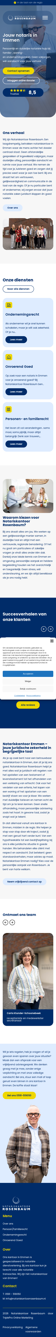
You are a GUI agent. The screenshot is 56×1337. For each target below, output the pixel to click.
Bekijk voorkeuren (28, 689)
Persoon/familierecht (15, 1229)
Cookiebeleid (19, 695)
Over (6, 1249)
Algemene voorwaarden (33, 1329)
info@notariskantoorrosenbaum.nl (26, 1298)
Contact (10, 1286)
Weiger (28, 681)
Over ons (8, 1223)
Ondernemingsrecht (15, 1234)
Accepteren (28, 674)
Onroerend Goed (13, 1240)
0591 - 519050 (13, 1294)
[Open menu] (45, 17)
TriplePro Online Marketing (18, 1317)
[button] (52, 641)
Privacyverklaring (33, 695)
